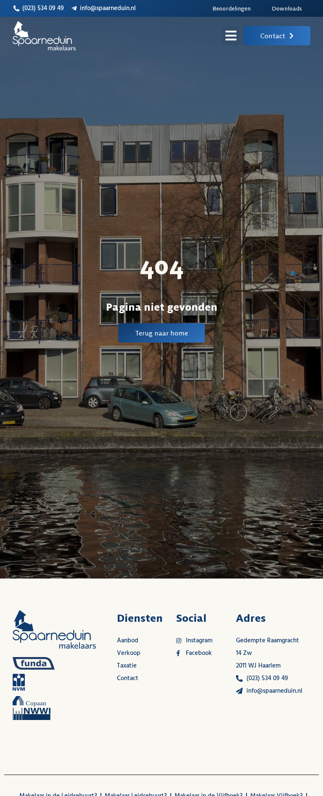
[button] (230, 35)
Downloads (287, 8)
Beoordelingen (231, 8)
